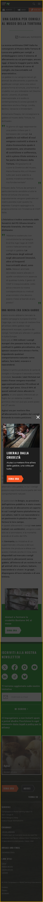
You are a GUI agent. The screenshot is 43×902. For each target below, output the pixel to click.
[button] (38, 417)
